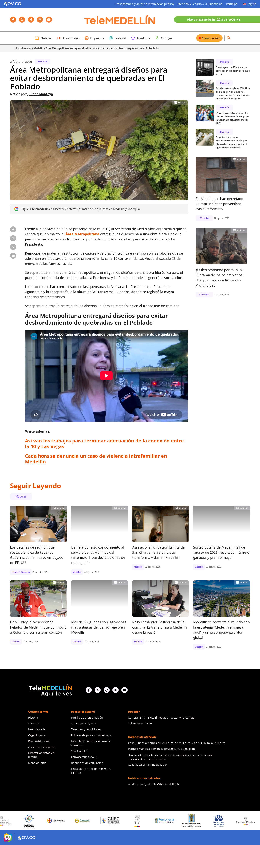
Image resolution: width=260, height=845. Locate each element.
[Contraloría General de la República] (23, 821)
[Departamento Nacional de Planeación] (240, 820)
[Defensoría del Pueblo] (186, 821)
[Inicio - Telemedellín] (119, 19)
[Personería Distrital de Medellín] (131, 820)
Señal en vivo (211, 38)
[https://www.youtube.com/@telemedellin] (124, 690)
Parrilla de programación (87, 717)
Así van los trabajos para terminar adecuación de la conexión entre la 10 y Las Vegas (104, 443)
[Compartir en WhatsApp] (13, 247)
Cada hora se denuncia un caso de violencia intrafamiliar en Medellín (96, 459)
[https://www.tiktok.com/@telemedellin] (107, 690)
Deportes (94, 38)
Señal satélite (79, 751)
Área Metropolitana (82, 234)
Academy (140, 38)
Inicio (17, 48)
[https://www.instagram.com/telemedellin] (115, 690)
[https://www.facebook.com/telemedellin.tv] (89, 690)
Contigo (163, 38)
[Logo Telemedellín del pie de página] (50, 690)
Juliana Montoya (40, 94)
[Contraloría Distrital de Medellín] (50, 821)
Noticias (43, 38)
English (251, 4)
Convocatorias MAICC (84, 757)
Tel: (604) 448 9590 (140, 723)
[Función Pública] (213, 821)
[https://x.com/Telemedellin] (98, 690)
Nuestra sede (36, 729)
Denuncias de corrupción (87, 763)
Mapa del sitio (37, 763)
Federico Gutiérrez (21, 571)
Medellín (38, 48)
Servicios (33, 723)
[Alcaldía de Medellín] (158, 820)
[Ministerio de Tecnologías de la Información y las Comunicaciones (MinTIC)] (104, 821)
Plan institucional (39, 741)
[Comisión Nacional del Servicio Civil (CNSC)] (77, 820)
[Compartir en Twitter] (13, 238)
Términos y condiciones (86, 729)
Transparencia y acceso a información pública (144, 4)
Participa (231, 4)
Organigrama (36, 735)
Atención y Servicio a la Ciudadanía (200, 4)
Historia (33, 717)
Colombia (204, 294)
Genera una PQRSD (83, 723)
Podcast (117, 38)
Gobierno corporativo (41, 747)
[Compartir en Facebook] (13, 229)
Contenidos (68, 38)
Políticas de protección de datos (91, 735)
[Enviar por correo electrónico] (13, 256)
